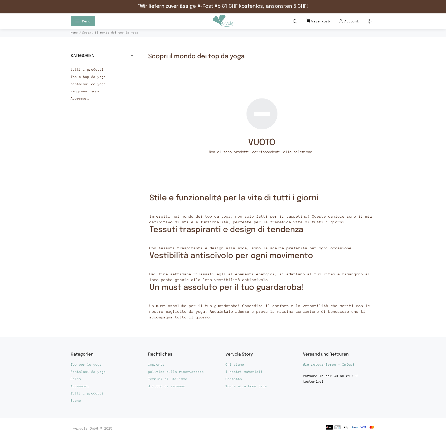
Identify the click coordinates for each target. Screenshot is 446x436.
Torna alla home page (246, 386)
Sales (76, 379)
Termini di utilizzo (167, 379)
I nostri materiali (244, 372)
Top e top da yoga (88, 77)
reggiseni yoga (85, 91)
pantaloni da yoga (88, 84)
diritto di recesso (166, 386)
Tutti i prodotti (87, 393)
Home (74, 32)
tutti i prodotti (87, 69)
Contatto (234, 379)
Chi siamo (235, 364)
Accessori (80, 98)
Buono (76, 400)
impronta (156, 364)
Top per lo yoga (86, 364)
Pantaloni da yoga (88, 372)
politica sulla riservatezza (176, 372)
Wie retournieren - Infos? (329, 364)
